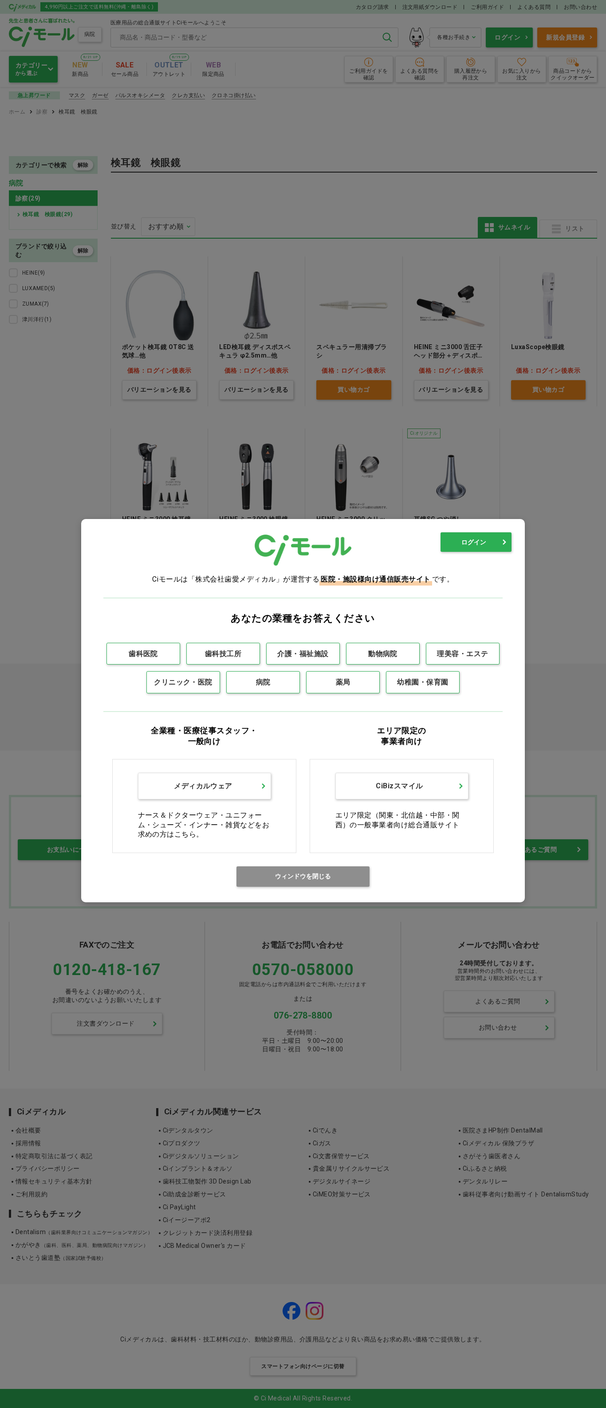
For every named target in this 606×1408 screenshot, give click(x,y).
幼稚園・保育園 (422, 682)
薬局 (343, 682)
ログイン (473, 542)
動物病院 (382, 653)
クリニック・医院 (183, 682)
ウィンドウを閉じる (303, 876)
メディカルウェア (203, 786)
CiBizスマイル (399, 786)
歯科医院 (143, 653)
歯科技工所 (223, 653)
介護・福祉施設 (302, 653)
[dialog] (303, 710)
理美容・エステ (462, 653)
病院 (263, 682)
